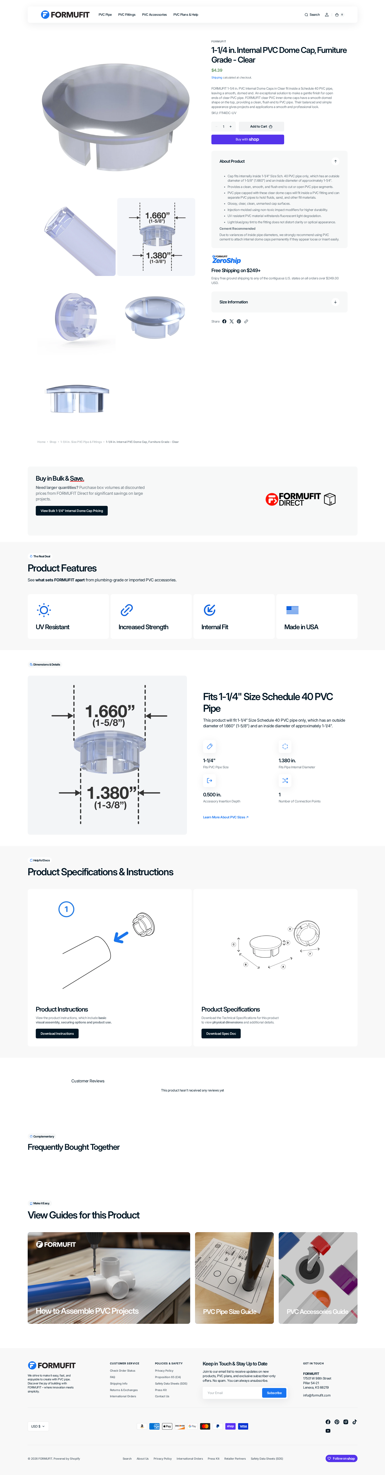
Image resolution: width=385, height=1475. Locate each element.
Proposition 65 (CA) (168, 1377)
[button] (312, 14)
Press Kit (161, 1390)
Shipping (216, 77)
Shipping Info (119, 1383)
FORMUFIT (45, 1458)
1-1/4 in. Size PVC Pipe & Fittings (81, 441)
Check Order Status (122, 1370)
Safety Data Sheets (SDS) (171, 1383)
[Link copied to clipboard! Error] (246, 321)
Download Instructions (57, 1034)
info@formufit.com (316, 1395)
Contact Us (162, 1396)
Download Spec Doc (221, 1034)
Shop (53, 441)
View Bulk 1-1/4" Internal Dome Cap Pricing (72, 511)
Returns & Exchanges (124, 1390)
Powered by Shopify (67, 1458)
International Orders (123, 1396)
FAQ (112, 1377)
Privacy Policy (164, 1370)
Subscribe (274, 1393)
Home (41, 441)
